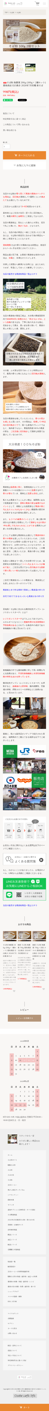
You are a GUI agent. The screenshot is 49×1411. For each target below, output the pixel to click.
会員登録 (11, 1318)
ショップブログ (13, 1291)
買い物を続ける (9, 130)
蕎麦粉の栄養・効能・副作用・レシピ (21, 1281)
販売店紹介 (11, 1266)
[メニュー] (44, 3)
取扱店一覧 (11, 1261)
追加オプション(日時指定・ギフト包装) (21, 1210)
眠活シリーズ (12, 1244)
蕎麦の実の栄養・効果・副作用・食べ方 (22, 1286)
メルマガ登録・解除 (15, 1296)
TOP (6, 12)
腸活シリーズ (12, 1235)
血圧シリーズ (12, 1239)
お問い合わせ (12, 1333)
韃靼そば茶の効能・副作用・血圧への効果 (22, 1276)
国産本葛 (11, 1200)
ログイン (11, 1323)
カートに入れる (26, 155)
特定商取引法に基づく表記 (14, 118)
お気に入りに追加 (26, 165)
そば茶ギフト (12, 1160)
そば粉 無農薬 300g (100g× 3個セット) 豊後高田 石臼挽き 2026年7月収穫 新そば (10, 950)
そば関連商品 (12, 1215)
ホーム (10, 1155)
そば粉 (12, 12)
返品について (8, 113)
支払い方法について (15, 1355)
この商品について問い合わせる (16, 124)
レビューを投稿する (24, 1018)
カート (26, 1407)
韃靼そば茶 (11, 1165)
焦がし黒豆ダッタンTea (16, 1190)
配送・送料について (15, 1345)
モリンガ (11, 1205)
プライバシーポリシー (15, 1365)
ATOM (14, 1301)
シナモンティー (13, 1195)
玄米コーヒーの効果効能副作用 (18, 1271)
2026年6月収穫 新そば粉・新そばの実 (21, 1220)
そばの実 (11, 1175)
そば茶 (10, 1170)
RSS (9, 1301)
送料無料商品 (12, 1230)
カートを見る (12, 1328)
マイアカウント (13, 1313)
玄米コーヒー (12, 1185)
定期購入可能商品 (14, 1249)
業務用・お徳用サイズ (15, 1225)
